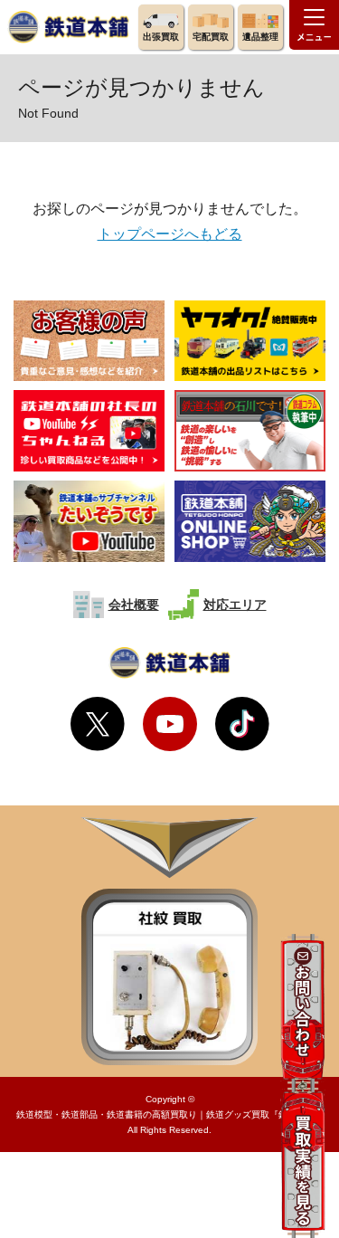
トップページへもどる (170, 234)
